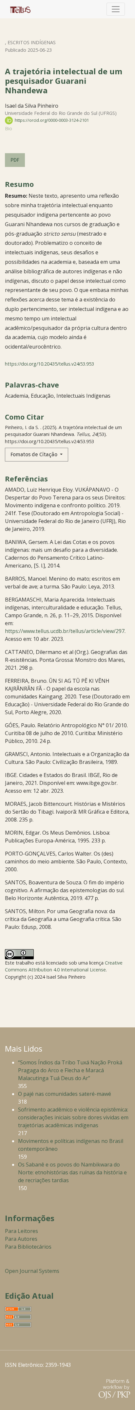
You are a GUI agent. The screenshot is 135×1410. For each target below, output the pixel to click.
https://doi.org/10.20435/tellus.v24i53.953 (49, 364)
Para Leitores (21, 1231)
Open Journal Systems (32, 1270)
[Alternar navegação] (115, 9)
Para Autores (21, 1238)
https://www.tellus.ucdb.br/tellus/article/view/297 (65, 631)
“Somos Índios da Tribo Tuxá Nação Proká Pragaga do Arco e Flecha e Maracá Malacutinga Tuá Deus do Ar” (70, 1070)
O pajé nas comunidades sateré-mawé (64, 1093)
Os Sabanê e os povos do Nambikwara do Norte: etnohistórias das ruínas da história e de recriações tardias (72, 1172)
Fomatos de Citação (34, 454)
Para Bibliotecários (28, 1246)
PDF (14, 160)
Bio (8, 128)
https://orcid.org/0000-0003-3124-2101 (51, 120)
